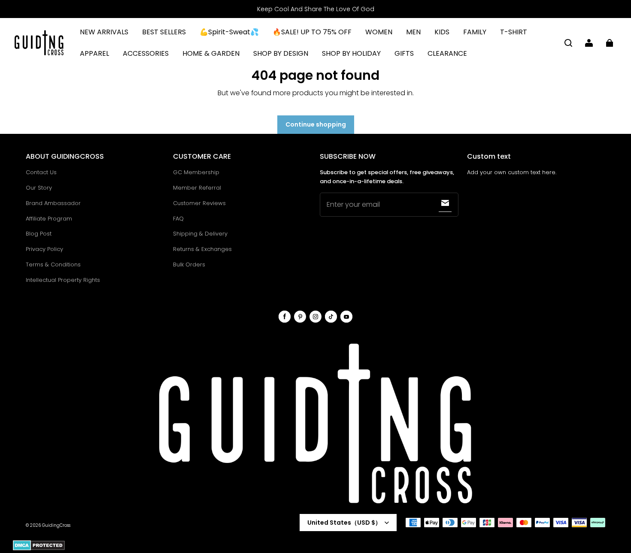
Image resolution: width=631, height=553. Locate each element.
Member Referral (197, 188)
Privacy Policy (44, 249)
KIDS (441, 32)
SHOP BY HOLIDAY (351, 53)
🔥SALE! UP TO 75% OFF (312, 32)
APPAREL (94, 53)
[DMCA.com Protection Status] (39, 549)
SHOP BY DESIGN (280, 53)
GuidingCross (56, 525)
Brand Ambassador (53, 203)
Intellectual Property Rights (63, 280)
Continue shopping (315, 124)
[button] (568, 42)
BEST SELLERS (164, 32)
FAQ (178, 219)
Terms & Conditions (53, 264)
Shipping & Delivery (200, 234)
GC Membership (196, 172)
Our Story (39, 188)
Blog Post (39, 234)
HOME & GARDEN (211, 53)
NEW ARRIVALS (104, 32)
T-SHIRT (513, 32)
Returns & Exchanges (202, 249)
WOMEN (378, 32)
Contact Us (41, 172)
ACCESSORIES (146, 53)
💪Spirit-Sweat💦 (229, 32)
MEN (413, 32)
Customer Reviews (199, 203)
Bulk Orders (189, 264)
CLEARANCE (447, 53)
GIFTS (404, 53)
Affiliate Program (49, 219)
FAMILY (474, 32)
